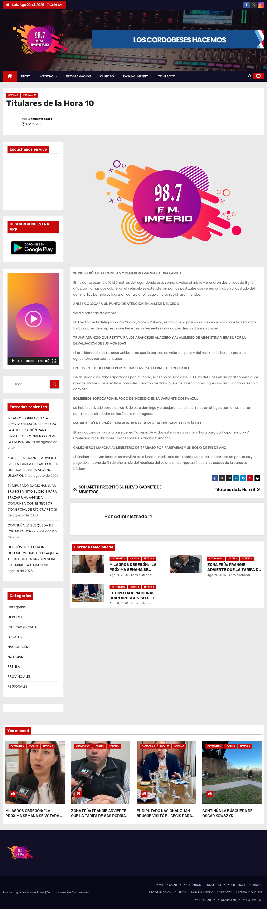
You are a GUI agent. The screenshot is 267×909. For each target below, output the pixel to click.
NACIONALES (18, 646)
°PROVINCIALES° (229, 900)
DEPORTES (16, 617)
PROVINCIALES (19, 676)
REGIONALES (29, 95)
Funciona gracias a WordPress (24, 892)
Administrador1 (40, 119)
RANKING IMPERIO (136, 76)
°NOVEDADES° (215, 885)
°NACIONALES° (205, 900)
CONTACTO (167, 76)
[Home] (10, 76)
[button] (249, 76)
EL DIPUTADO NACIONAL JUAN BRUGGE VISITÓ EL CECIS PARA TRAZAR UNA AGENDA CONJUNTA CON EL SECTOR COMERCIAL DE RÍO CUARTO (32, 497)
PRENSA (14, 666)
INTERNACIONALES (22, 626)
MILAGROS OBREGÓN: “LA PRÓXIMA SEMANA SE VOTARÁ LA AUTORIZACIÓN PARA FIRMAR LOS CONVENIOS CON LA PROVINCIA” (32, 430)
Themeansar (80, 892)
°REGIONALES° (252, 900)
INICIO (25, 76)
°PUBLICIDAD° (237, 885)
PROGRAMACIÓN (78, 76)
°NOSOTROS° (193, 885)
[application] (33, 319)
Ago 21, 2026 (119, 575)
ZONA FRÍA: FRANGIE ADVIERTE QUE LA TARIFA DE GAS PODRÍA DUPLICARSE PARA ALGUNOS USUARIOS (98, 818)
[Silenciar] (47, 361)
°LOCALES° (173, 885)
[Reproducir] (13, 361)
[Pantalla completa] (54, 361)
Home (159, 885)
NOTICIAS (47, 76)
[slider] (30, 361)
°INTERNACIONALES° (249, 892)
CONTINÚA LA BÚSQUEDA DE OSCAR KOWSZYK (227, 813)
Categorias (17, 607)
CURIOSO (107, 76)
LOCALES (15, 636)
